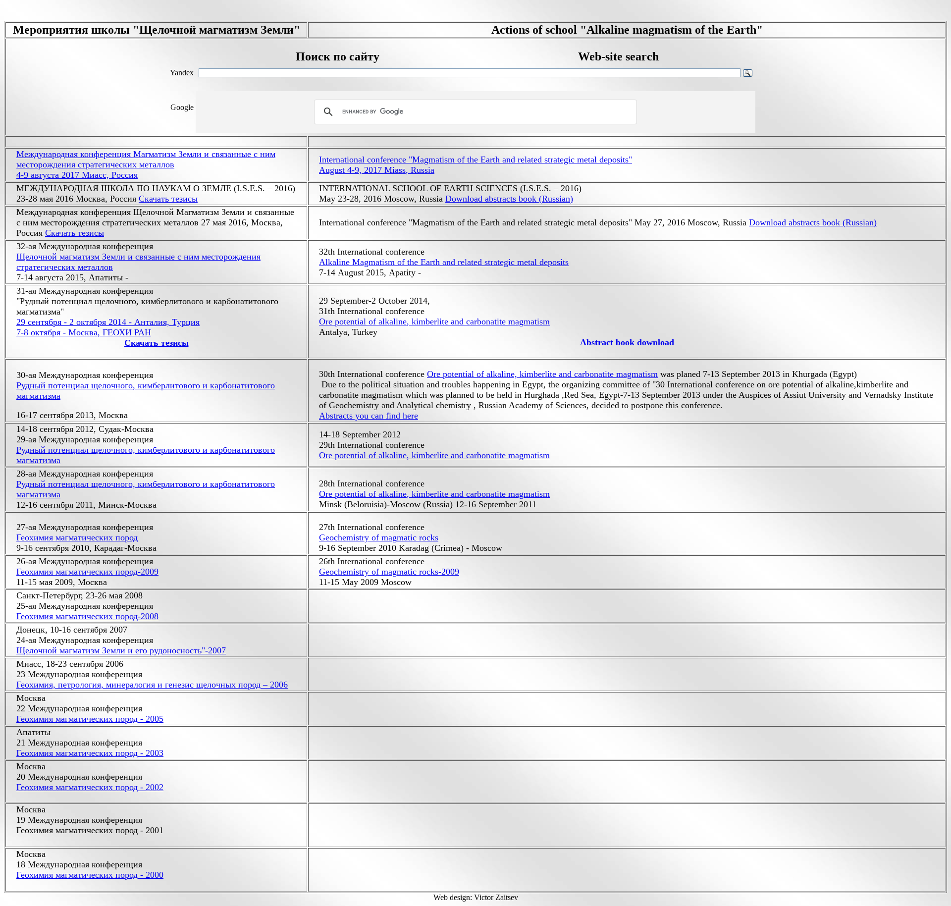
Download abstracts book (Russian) (509, 199)
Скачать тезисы (168, 199)
